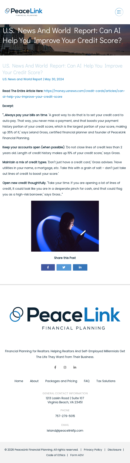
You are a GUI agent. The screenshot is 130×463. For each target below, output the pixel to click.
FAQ (87, 381)
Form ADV (77, 455)
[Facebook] (48, 267)
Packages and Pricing (61, 381)
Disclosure (114, 450)
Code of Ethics (55, 455)
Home (19, 381)
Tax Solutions (105, 381)
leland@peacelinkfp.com (65, 431)
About (34, 381)
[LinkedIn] (80, 267)
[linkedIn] (75, 367)
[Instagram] (65, 367)
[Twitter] (64, 267)
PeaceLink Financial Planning (33, 450)
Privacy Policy (93, 450)
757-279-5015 (65, 416)
